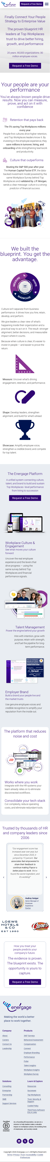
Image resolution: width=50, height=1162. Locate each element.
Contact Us (7, 1044)
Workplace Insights (32, 1070)
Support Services (9, 1103)
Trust (23, 1155)
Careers (5, 1040)
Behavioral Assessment (33, 1040)
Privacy (16, 1155)
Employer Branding (32, 1053)
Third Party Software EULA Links (36, 1111)
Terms (9, 1155)
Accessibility (31, 1155)
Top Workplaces (34, 1095)
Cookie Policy (32, 1106)
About (5, 1036)
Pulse (26, 1061)
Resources (31, 1086)
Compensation (30, 1044)
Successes (31, 1091)
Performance (29, 1057)
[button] (47, 4)
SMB (4, 1099)
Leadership (7, 1048)
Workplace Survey (31, 1074)
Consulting (6, 1086)
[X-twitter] (25, 1141)
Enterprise (6, 1091)
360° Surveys (29, 1036)
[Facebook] (31, 1141)
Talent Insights (30, 1065)
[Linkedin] (19, 1141)
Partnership (7, 1095)
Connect (27, 1048)
